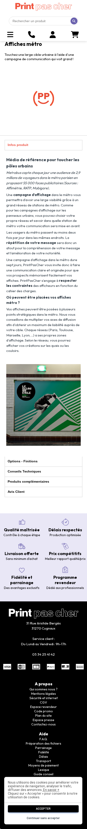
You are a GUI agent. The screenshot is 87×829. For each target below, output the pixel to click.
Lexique (43, 770)
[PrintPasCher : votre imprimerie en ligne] (44, 6)
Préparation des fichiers (43, 743)
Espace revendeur (43, 707)
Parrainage (43, 748)
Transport (43, 761)
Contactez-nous (43, 724)
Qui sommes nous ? (43, 689)
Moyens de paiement (43, 765)
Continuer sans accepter (43, 818)
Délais (43, 757)
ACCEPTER (43, 808)
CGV (43, 702)
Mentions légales (43, 694)
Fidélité (43, 752)
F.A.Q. (43, 739)
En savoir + (50, 790)
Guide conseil (43, 774)
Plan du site (43, 715)
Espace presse (43, 720)
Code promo (43, 711)
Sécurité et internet (43, 698)
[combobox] (43, 21)
